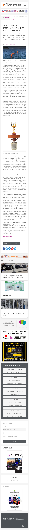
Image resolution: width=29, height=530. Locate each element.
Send (14, 441)
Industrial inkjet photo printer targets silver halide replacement (13, 276)
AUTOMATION (15, 375)
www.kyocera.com (7, 239)
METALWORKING (14, 399)
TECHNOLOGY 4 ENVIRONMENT (15, 413)
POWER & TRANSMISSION (15, 405)
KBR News (5, 310)
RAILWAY (15, 408)
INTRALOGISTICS (14, 394)
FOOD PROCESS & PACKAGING (15, 391)
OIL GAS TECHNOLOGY (15, 402)
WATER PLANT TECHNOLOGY (14, 416)
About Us (5, 518)
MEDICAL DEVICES (15, 397)
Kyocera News (7, 23)
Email (4, 427)
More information (8, 236)
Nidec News (5, 292)
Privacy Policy (13, 518)
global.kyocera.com (9, 44)
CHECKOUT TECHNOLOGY (15, 380)
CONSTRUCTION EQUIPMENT (15, 383)
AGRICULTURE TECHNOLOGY (14, 372)
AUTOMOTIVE (14, 377)
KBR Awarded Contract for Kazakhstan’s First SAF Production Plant (13, 313)
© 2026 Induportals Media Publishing (14, 520)
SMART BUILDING (14, 410)
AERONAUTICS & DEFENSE (15, 369)
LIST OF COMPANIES (8, 521)
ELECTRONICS (14, 388)
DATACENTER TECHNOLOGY (14, 386)
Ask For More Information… (12, 243)
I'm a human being (9, 433)
